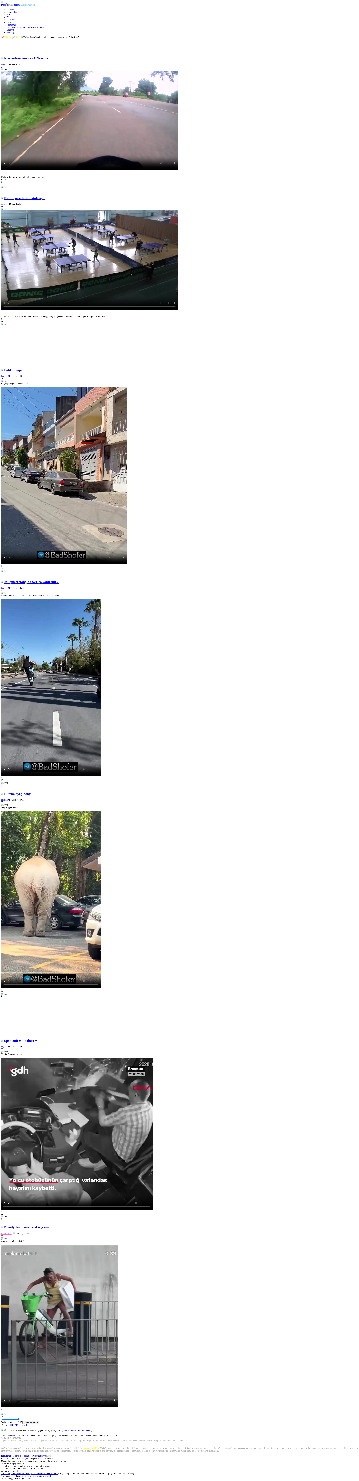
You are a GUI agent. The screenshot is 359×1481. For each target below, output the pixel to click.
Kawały (10, 22)
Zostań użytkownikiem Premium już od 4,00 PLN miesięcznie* (29, 1473)
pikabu (4, 64)
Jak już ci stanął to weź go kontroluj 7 (31, 582)
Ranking (10, 32)
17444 (10, 1425)
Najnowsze (12, 27)
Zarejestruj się (28, 5)
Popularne (11, 25)
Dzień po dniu (23, 27)
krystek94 (5, 376)
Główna (10, 9)
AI (8, 17)
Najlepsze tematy (38, 27)
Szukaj (10, 5)
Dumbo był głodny (17, 794)
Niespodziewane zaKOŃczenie (26, 58)
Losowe (10, 30)
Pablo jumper (14, 370)
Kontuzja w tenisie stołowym (24, 198)
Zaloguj (17, 5)
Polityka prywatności (41, 1456)
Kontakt (17, 1456)
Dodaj (4, 5)
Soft (8, 14)
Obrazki (10, 20)
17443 (16, 1425)
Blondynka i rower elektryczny (26, 1227)
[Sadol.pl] (4, 2)
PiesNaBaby (6, 1233)
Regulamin (6, 1456)
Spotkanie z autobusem (20, 1041)
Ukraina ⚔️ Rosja (12, 37)
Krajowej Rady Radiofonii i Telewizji (76, 1430)
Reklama (26, 1456)
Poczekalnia (12, 12)
